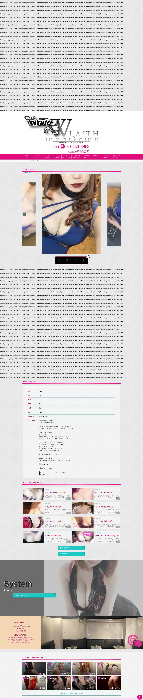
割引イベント (76, 157)
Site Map (71, 693)
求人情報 (106, 157)
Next (118, 214)
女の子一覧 (31, 161)
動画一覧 (86, 157)
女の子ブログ (66, 157)
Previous (24, 214)
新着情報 (46, 157)
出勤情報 (56, 157)
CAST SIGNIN (79, 693)
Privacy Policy (63, 693)
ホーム (25, 161)
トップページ (26, 157)
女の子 (36, 157)
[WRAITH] (42, 126)
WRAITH (70, 699)
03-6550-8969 (20, 628)
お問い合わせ (116, 157)
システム (96, 157)
